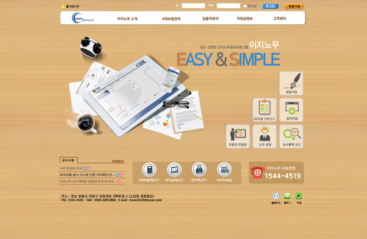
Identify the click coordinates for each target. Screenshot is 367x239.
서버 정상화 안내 (70, 168)
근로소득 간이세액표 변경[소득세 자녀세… (87, 181)
